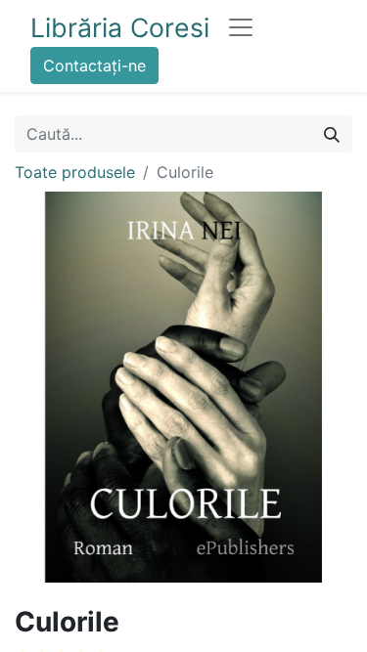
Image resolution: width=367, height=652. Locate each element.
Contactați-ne (94, 65)
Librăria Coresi (119, 27)
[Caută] (331, 133)
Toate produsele (75, 172)
